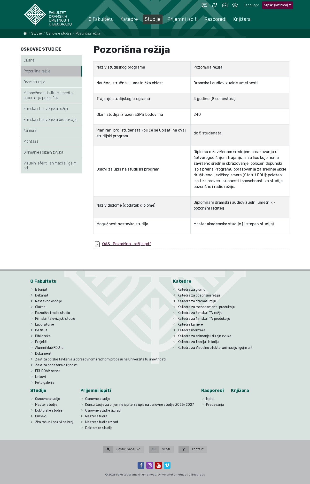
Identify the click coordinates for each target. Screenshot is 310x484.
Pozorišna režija (36, 71)
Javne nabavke (127, 449)
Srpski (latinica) (276, 5)
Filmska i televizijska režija (45, 108)
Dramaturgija (34, 82)
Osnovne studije (58, 33)
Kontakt (197, 449)
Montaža (31, 141)
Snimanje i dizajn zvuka (43, 152)
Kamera (30, 130)
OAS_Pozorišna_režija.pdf (126, 244)
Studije (36, 33)
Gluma (28, 60)
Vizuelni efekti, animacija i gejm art (50, 165)
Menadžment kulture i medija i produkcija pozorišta (48, 95)
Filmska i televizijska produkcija (50, 119)
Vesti (165, 449)
